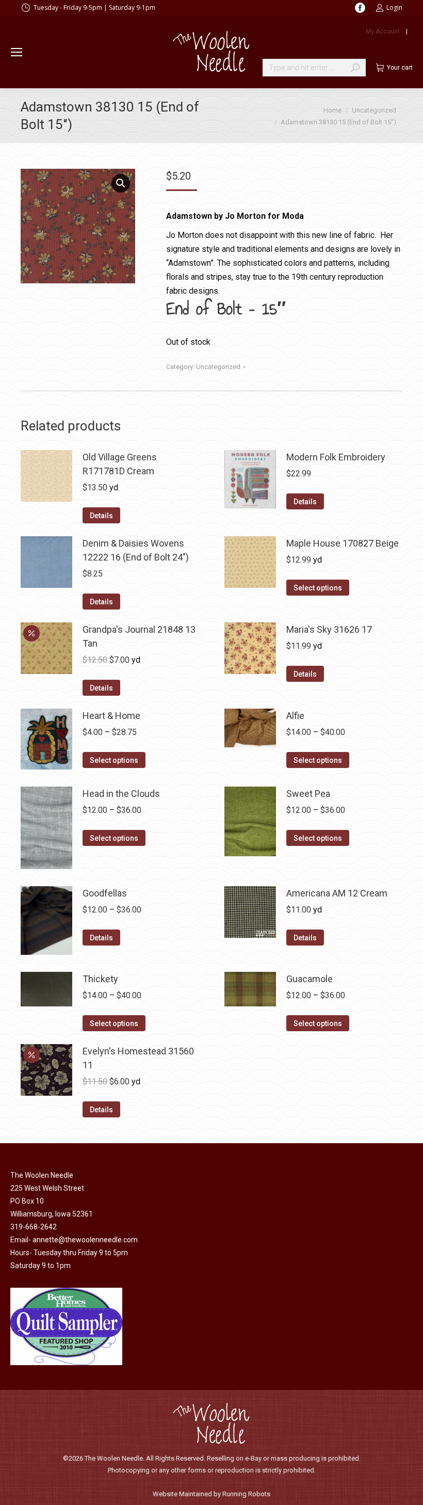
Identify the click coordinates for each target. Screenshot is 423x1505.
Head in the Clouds (121, 793)
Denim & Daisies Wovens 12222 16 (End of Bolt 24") (136, 550)
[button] (120, 183)
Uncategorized (218, 367)
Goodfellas (105, 893)
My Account (383, 31)
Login (394, 7)
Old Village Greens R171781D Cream (120, 464)
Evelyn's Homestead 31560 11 (138, 1058)
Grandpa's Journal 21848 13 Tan (139, 636)
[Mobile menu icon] (16, 52)
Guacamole (309, 978)
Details (101, 515)
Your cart (400, 67)
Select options (318, 588)
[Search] (355, 67)
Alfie (295, 715)
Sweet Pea (308, 793)
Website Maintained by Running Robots (211, 1494)
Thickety (100, 978)
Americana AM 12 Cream (336, 893)
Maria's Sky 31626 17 (329, 629)
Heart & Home (111, 715)
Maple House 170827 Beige (342, 543)
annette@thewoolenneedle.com (85, 1240)
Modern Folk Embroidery (335, 457)
